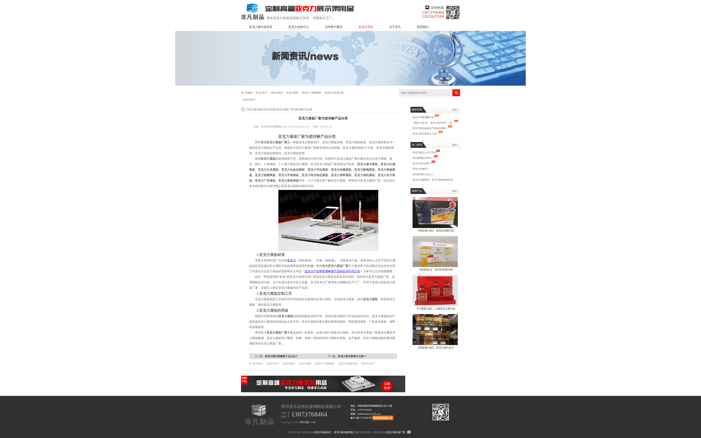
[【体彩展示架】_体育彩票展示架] (435, 198)
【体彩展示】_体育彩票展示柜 (435, 269)
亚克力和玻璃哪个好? (424, 117)
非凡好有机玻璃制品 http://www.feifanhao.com (285, 126)
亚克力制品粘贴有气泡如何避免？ (430, 128)
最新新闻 (417, 109)
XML (314, 422)
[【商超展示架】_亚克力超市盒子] (435, 315)
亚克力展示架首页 (260, 26)
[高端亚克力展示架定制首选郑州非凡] (323, 377)
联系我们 (423, 26)
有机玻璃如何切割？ (423, 158)
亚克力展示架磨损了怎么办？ (281, 356)
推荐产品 (417, 191)
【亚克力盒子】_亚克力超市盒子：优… (433, 122)
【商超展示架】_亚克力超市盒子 (435, 347)
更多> (455, 109)
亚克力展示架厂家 (395, 432)
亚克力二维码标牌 (311, 92)
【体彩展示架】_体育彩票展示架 (435, 230)
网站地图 (304, 422)
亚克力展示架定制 (343, 432)
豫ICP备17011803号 (361, 417)
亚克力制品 (277, 92)
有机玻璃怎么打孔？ (423, 174)
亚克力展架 (292, 92)
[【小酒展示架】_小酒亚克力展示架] (435, 276)
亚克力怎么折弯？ (422, 163)
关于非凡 (395, 26)
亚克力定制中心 (298, 26)
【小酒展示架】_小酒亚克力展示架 (435, 308)
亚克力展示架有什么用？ (352, 356)
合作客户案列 (333, 26)
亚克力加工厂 (250, 99)
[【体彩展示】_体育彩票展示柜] (435, 237)
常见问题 (271, 109)
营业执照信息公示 (382, 417)
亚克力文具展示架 (334, 92)
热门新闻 (417, 144)
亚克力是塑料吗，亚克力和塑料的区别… (434, 179)
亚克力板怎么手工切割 (424, 152)
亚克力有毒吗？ (421, 169)
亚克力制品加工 (323, 432)
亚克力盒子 (261, 92)
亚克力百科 (366, 26)
